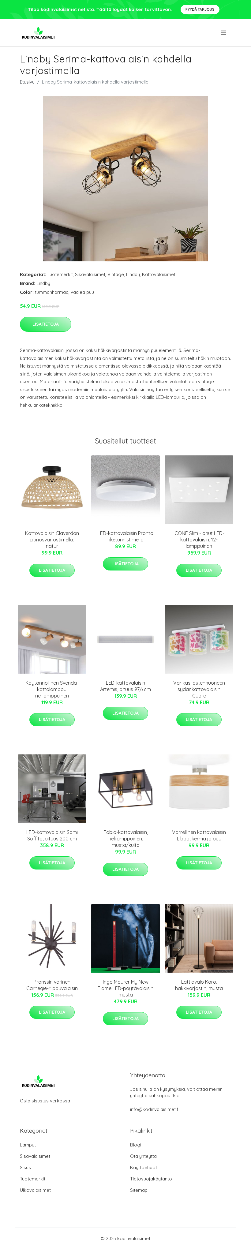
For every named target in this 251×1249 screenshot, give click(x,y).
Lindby (133, 274)
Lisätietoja (45, 324)
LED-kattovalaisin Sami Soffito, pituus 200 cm (52, 835)
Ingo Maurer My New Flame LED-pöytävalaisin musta (125, 988)
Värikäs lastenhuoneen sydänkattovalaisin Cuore (199, 689)
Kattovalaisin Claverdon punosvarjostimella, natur (52, 539)
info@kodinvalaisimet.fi (154, 1109)
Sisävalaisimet (90, 274)
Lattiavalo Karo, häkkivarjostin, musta (199, 985)
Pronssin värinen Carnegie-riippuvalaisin (52, 985)
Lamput (28, 1145)
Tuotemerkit (60, 274)
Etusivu (27, 82)
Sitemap (139, 1190)
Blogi (135, 1145)
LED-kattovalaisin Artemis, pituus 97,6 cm (125, 686)
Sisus (25, 1167)
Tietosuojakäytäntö (151, 1179)
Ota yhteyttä (143, 1156)
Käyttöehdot (143, 1167)
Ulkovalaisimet (35, 1190)
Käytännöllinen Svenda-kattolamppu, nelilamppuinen (52, 689)
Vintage (115, 274)
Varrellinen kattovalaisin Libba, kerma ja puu (199, 835)
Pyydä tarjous (200, 9)
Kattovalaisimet (158, 274)
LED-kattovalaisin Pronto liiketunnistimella (125, 536)
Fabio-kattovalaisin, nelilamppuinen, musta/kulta (125, 838)
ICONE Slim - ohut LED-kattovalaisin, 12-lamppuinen (199, 539)
